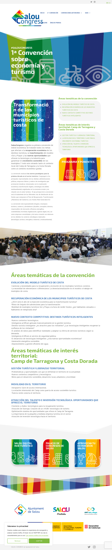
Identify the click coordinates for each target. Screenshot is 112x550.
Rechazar (18, 541)
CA (109, 3)
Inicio (42, 13)
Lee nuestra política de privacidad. (37, 535)
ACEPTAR (39, 541)
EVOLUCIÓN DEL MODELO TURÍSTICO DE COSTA (78, 104)
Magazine (43, 23)
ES (107, 3)
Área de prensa (55, 23)
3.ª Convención (52, 13)
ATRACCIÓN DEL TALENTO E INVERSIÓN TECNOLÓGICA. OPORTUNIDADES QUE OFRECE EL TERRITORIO (78, 147)
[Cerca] (51, 523)
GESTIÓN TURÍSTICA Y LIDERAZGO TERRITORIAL (78, 135)
